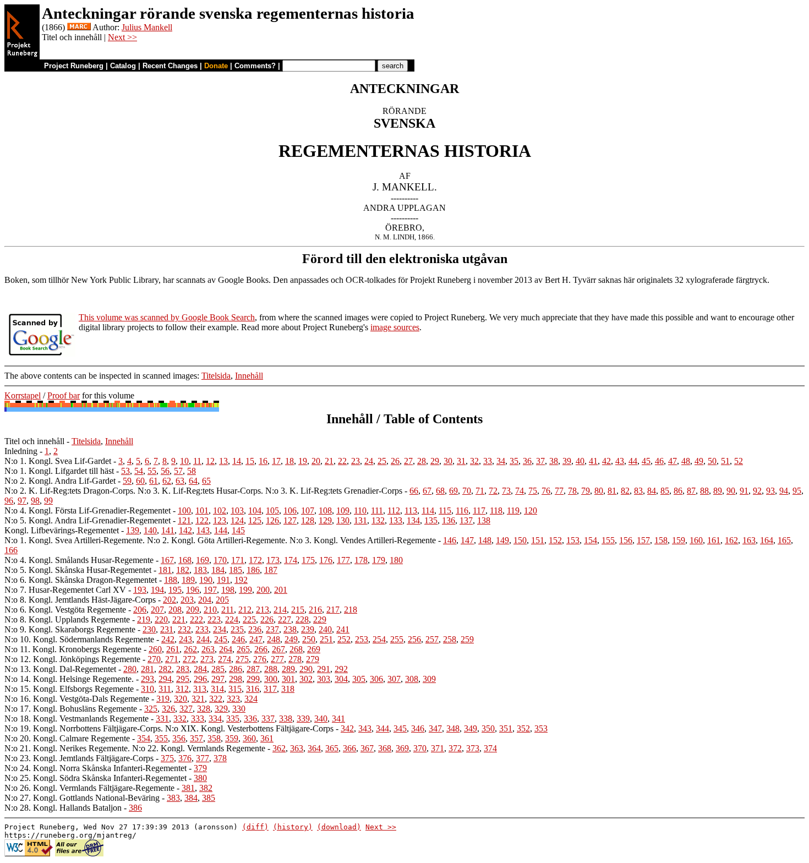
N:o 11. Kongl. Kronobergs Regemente (72, 649)
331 (162, 718)
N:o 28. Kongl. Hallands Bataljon (63, 807)
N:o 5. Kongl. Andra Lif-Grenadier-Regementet (87, 520)
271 (171, 659)
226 (267, 619)
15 (249, 461)
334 (215, 718)
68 (440, 490)
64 (193, 480)
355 (161, 738)
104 (254, 510)
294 (165, 679)
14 (236, 461)
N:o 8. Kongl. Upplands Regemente (67, 619)
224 (231, 619)
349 (470, 728)
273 (207, 659)
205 (222, 599)
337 (268, 718)
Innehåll (249, 375)
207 (157, 609)
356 (178, 738)
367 (367, 748)
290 (306, 669)
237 (272, 629)
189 (188, 580)
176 (325, 560)
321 (198, 698)
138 (483, 520)
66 (413, 490)
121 (184, 520)
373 (472, 748)
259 (467, 639)
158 (661, 540)
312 (182, 688)
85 (664, 490)
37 (540, 461)
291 (323, 669)
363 (296, 748)
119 (513, 510)
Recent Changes (170, 66)
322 (215, 698)
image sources (394, 327)
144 (220, 530)
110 (360, 510)
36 (527, 461)
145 (238, 530)
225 (249, 619)
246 (238, 639)
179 (378, 560)
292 (341, 669)
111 (377, 510)
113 (410, 510)
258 (449, 639)
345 (400, 728)
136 (448, 520)
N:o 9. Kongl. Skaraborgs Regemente (69, 629)
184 (218, 570)
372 (455, 748)
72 (493, 490)
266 (260, 649)
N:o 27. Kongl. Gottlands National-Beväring (82, 797)
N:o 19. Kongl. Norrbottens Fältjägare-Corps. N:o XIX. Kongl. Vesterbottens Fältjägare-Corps (169, 728)
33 (487, 461)
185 (235, 570)
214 (280, 609)
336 (250, 718)
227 (284, 619)
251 (326, 639)
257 (432, 639)
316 (252, 688)
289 (288, 669)
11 (197, 461)
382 (205, 788)
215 (297, 609)
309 (429, 679)
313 (199, 688)
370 (420, 748)
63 (180, 480)
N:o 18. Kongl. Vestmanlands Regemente (76, 718)
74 (519, 490)
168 (185, 560)
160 (696, 540)
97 (22, 500)
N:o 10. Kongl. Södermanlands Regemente (79, 639)
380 (200, 778)
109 (342, 510)
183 (200, 570)
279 (312, 659)
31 (461, 461)
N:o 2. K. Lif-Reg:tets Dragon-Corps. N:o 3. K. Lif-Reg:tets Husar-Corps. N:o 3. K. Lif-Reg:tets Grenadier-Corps (203, 490)
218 (350, 609)
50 (712, 461)
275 (242, 659)
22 (342, 461)
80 (598, 490)
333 (197, 718)
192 (241, 580)
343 (364, 728)
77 (559, 490)
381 (188, 788)
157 (643, 540)
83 (638, 490)
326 (168, 708)
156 (625, 540)
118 (496, 510)
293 (147, 679)
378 (220, 758)
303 (323, 679)
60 (140, 480)
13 (223, 461)
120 (530, 510)
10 (184, 461)
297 (218, 679)
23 (355, 461)
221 (178, 619)
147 (467, 540)
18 (289, 461)
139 (132, 530)
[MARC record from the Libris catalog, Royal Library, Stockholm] (79, 27)
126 (272, 520)
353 (541, 728)
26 (395, 461)
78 (572, 490)
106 (290, 510)
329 (221, 708)
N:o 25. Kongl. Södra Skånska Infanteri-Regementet (95, 778)
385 (208, 797)
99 (48, 500)
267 (278, 649)
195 (175, 589)
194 (157, 589)
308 (411, 679)
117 (479, 510)
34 (500, 461)
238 (290, 629)
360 (249, 738)
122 (202, 520)
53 (125, 471)
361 (267, 738)
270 (154, 659)
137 (466, 520)
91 (744, 490)
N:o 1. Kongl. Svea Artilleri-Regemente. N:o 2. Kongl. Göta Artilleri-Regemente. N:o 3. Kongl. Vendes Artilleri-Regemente (220, 540)
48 (685, 461)
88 (704, 490)
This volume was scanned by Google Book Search (167, 317)
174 (290, 560)
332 (180, 718)
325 (150, 708)
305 (358, 679)
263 (208, 649)
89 (717, 490)
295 (182, 679)
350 (488, 728)
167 (167, 560)
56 (165, 471)
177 (343, 560)
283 (182, 669)
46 (659, 461)
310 (147, 688)
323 (233, 698)
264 (225, 649)
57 (178, 471)
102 (219, 510)
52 (738, 461)
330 (238, 708)
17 (276, 461)
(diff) (255, 827)
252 (344, 639)
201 (280, 589)
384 (191, 797)
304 (341, 679)
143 (203, 530)
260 (155, 649)
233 (202, 629)
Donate (216, 66)
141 (167, 530)
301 (288, 679)
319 (163, 698)
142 (185, 530)
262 (190, 649)
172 (255, 560)
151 (537, 540)
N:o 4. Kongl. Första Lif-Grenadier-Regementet (87, 510)
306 (376, 679)
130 (342, 520)
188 (170, 580)
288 (270, 669)
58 (191, 471)
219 (143, 619)
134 (413, 520)
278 (295, 659)
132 (378, 520)
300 (270, 679)
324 (251, 698)
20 (315, 461)
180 (396, 560)
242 (167, 639)
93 (770, 490)
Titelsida (216, 375)
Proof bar (63, 395)
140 (150, 530)
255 (396, 639)
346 (417, 728)
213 (262, 609)
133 (395, 520)
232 (184, 629)
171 (237, 560)
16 (263, 461)
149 (502, 540)
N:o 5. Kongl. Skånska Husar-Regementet (77, 570)
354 (143, 738)
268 (296, 649)
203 (187, 599)
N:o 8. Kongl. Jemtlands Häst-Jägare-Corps (80, 599)
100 (184, 510)
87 (691, 490)
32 (474, 461)
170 (220, 560)
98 (35, 500)
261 (172, 649)
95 (796, 490)
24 (368, 461)
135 (431, 520)
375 (167, 758)
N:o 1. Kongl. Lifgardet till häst (59, 471)
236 (254, 629)
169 (202, 560)
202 (169, 599)
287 (253, 669)
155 (608, 540)
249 (291, 639)
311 (164, 688)
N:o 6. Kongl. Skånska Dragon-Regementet (80, 580)
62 (166, 480)
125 (254, 520)
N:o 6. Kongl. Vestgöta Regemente (65, 609)
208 (175, 609)
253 (361, 639)
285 (218, 669)
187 (270, 570)
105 (272, 510)
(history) (293, 827)
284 (200, 669)
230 (149, 629)
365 (331, 748)
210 (210, 609)
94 (783, 490)
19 (302, 461)
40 (580, 461)
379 (200, 768)
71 (479, 490)
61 (153, 480)
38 (553, 461)
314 (217, 688)
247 (256, 639)
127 (290, 520)
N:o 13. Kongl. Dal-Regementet (60, 669)
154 (590, 540)
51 (725, 461)
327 (186, 708)
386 (135, 807)
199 (245, 589)
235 (237, 629)
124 (237, 520)
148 (484, 540)
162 (731, 540)
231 (166, 629)
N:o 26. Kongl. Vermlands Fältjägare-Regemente (89, 788)
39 (566, 461)
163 (749, 540)
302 (306, 679)
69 (453, 490)
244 (203, 639)
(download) (339, 827)
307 (394, 679)
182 (182, 570)
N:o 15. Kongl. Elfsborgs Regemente (69, 688)
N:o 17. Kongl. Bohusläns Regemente (70, 708)
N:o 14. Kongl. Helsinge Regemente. (69, 679)
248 (273, 639)
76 (546, 490)
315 (235, 688)
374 (490, 748)
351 (505, 728)
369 (402, 748)
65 (206, 480)
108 (325, 510)
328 (203, 708)
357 (196, 738)
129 (325, 520)
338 (285, 718)
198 (227, 589)
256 (414, 639)
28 (421, 461)
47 (672, 461)
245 (220, 639)
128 (307, 520)
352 (523, 728)
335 (232, 718)
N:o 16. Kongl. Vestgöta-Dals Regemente (76, 698)
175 (308, 560)
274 (224, 659)
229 (319, 619)
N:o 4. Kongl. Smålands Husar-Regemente (79, 560)
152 (555, 540)
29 (434, 461)
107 (307, 510)
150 (520, 540)
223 (214, 619)
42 (606, 461)
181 (165, 570)
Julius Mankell (147, 27)
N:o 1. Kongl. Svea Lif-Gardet (57, 461)
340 (320, 718)
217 (333, 609)
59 (127, 480)
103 (237, 510)
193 (139, 589)
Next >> (122, 37)
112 (393, 510)
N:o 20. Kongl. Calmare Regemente (67, 738)
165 (784, 540)
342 (347, 728)
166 (11, 550)
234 (219, 629)
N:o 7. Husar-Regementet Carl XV (65, 589)
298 (235, 679)
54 (138, 471)
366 (349, 748)
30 (448, 461)
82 (625, 490)
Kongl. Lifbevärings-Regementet (61, 530)
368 (384, 748)
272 (189, 659)
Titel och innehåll (34, 441)
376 (185, 758)
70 (466, 490)
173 (273, 560)
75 (532, 490)
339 (303, 718)
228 (302, 619)
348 (453, 728)
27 (408, 461)
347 (435, 728)
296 (200, 679)
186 (253, 570)
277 (277, 659)
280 (129, 669)
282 (165, 669)
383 (173, 797)
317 (270, 688)
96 (8, 500)
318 (287, 688)
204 (204, 599)
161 (713, 540)
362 (279, 748)
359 (231, 738)
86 (678, 490)
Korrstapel (22, 395)
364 (314, 748)
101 (202, 510)
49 (699, 461)
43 (619, 461)
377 (202, 758)
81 (612, 490)
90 (730, 490)
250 (308, 639)
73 (506, 490)
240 (325, 629)
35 (514, 461)
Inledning (20, 451)
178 (361, 560)
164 (766, 540)
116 (462, 510)
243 (185, 639)
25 (382, 461)
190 (205, 580)
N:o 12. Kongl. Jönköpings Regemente (72, 659)
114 (428, 510)
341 (338, 718)
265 (243, 649)
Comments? (255, 66)
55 (151, 471)
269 (313, 649)
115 (445, 510)
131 (360, 520)
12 (210, 461)
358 (214, 738)
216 (315, 609)
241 (342, 629)
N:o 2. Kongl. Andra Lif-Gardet (60, 480)
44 (632, 461)
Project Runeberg (73, 66)
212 (245, 609)
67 (427, 490)
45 (646, 461)
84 (651, 490)
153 (573, 540)
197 (210, 589)
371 (437, 748)
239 (307, 629)
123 (219, 520)
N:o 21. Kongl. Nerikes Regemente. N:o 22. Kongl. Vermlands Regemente (134, 748)
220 (161, 619)
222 (196, 619)
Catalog (123, 66)
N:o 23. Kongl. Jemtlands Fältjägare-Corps (79, 758)
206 (139, 609)
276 (259, 659)
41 (593, 461)
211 (227, 609)
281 (147, 669)
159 (678, 540)
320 (180, 698)
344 (382, 728)
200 (263, 589)
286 (235, 669)
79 (585, 490)
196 (192, 589)
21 (329, 461)
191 (223, 580)
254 (379, 639)
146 (449, 540)
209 (192, 609)
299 (253, 679)
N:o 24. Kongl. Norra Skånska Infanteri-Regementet (95, 768)
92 (757, 490)
